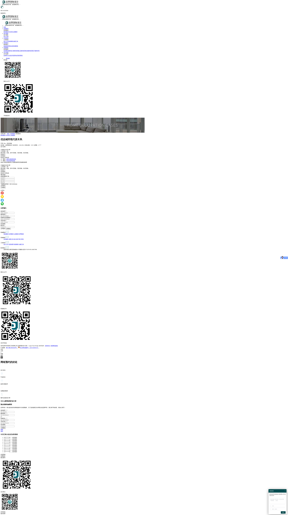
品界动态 (15, 55)
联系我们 (20, 55)
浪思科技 (47, 345)
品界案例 (12, 133)
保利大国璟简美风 (11, 159)
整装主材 (10, 46)
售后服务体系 (28, 50)
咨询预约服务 (7, 50)
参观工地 (11, 239)
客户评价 (21, 239)
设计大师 (6, 36)
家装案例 (6, 31)
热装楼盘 (10, 41)
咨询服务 (6, 239)
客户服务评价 (36, 50)
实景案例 (11, 234)
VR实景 (10, 31)
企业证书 (10, 55)
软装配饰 (15, 46)
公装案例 (15, 31)
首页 (8, 133)
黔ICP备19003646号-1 (12, 347)
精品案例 (6, 234)
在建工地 (15, 41)
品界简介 (6, 55)
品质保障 (11, 244)
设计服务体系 (14, 50)
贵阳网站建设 (54, 345)
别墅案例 (21, 234)
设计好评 (16, 239)
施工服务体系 (21, 50)
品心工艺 (6, 41)
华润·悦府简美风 (10, 160)
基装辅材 (6, 46)
